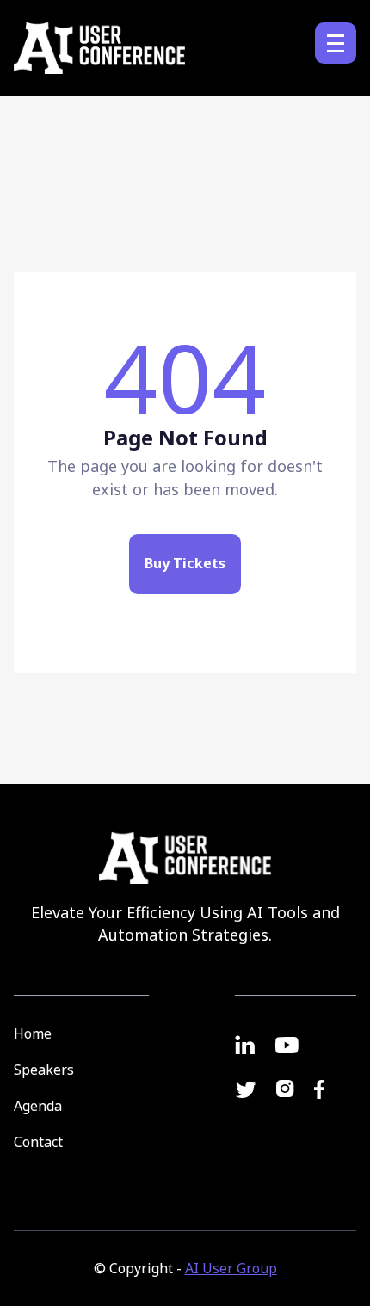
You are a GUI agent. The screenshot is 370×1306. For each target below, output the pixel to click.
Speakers (44, 1069)
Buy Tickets (185, 563)
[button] (335, 43)
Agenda (38, 1105)
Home (33, 1033)
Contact (38, 1142)
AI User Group (231, 1268)
